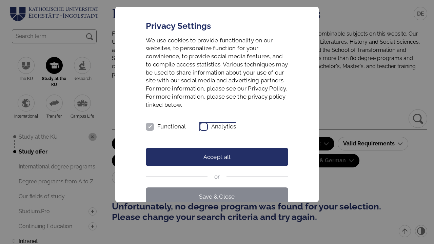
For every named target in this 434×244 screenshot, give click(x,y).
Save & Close (217, 196)
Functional (171, 126)
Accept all (217, 157)
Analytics (223, 126)
